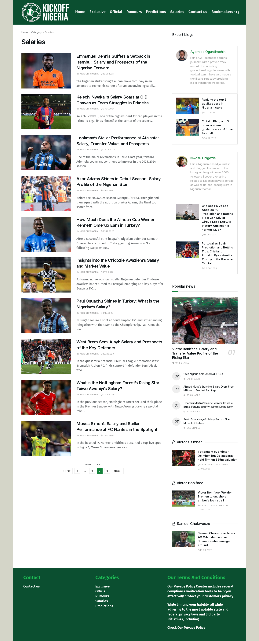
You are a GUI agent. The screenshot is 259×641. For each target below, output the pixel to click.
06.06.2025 (210, 268)
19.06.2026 (205, 550)
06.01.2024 (108, 149)
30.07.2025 (209, 138)
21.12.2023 (108, 272)
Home (80, 11)
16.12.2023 (108, 353)
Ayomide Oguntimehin (207, 52)
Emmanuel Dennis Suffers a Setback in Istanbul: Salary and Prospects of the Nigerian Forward (113, 62)
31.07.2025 (209, 112)
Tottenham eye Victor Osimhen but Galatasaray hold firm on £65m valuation (217, 455)
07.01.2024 (108, 108)
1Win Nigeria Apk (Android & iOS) (203, 374)
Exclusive (97, 11)
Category (36, 32)
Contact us (197, 11)
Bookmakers (222, 11)
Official (116, 11)
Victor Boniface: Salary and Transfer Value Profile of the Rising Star (195, 353)
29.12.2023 (108, 190)
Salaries (177, 11)
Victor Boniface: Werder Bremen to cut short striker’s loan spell (215, 496)
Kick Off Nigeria (89, 73)
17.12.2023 (107, 313)
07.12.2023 (108, 394)
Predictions (156, 11)
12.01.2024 (108, 73)
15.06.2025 (209, 234)
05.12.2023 (108, 435)
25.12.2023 (108, 231)
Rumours (134, 11)
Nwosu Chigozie (203, 158)
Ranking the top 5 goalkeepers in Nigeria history (214, 103)
